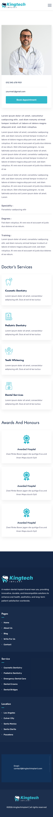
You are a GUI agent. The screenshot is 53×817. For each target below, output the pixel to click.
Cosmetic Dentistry (13, 668)
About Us (8, 628)
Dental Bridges (11, 689)
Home (6, 622)
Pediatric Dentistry (13, 673)
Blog (6, 633)
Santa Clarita (10, 729)
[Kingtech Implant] (13, 5)
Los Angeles (9, 713)
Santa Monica (10, 724)
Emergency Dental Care (15, 678)
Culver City (9, 718)
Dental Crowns (11, 684)
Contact (7, 644)
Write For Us (9, 639)
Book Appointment (26, 99)
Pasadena (8, 734)
